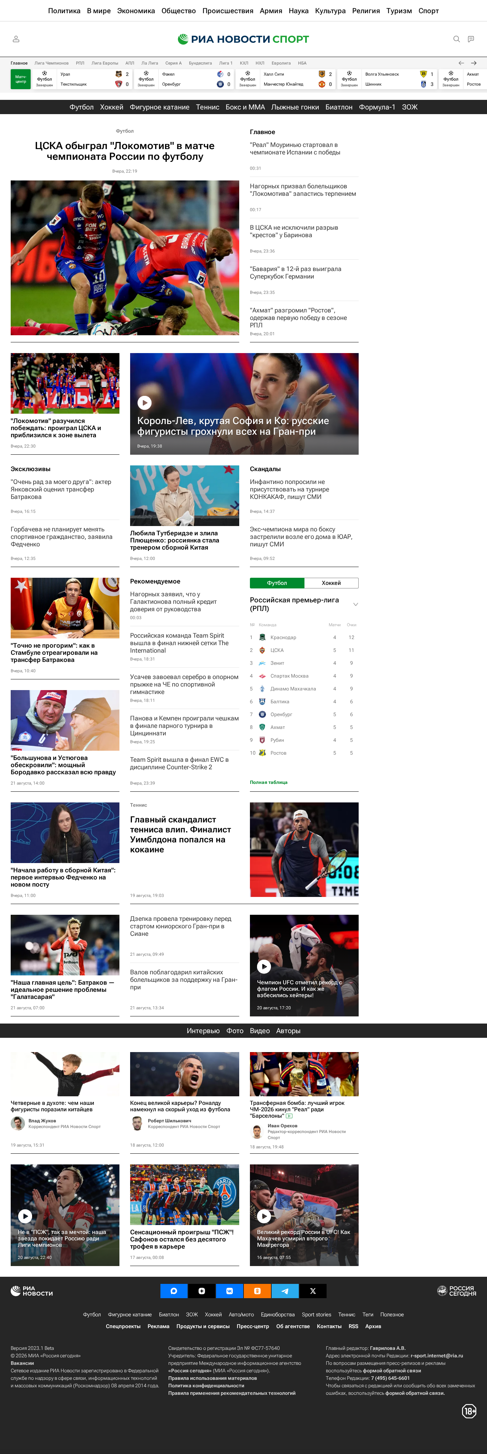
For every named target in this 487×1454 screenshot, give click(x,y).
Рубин (277, 740)
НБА (302, 63)
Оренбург (281, 714)
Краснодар (283, 637)
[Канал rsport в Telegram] (285, 1291)
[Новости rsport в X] (313, 1291)
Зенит (277, 663)
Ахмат (278, 727)
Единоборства (278, 1314)
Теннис (138, 804)
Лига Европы (105, 63)
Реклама (158, 1326)
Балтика (280, 701)
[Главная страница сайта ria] (219, 39)
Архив (373, 1326)
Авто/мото (241, 1314)
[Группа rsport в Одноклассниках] (257, 1291)
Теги (368, 1314)
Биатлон (169, 1314)
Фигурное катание (130, 1314)
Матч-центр (20, 79)
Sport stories (316, 1314)
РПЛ (80, 63)
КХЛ (244, 63)
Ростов (279, 753)
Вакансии (22, 1363)
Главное (19, 63)
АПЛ (129, 63)
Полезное (392, 1314)
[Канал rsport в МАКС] (174, 1291)
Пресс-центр (253, 1326)
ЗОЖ (192, 1314)
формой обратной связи (392, 1370)
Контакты (329, 1326)
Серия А (173, 63)
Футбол (125, 130)
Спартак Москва (290, 676)
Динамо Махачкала (293, 689)
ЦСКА (277, 650)
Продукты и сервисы (203, 1326)
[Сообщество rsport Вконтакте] (229, 1291)
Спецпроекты (123, 1326)
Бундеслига (200, 63)
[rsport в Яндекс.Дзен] (201, 1291)
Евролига (281, 63)
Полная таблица (269, 782)
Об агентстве (293, 1326)
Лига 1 (226, 63)
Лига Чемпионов (52, 63)
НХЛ (260, 63)
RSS (353, 1326)
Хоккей (213, 1314)
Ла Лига (150, 63)
